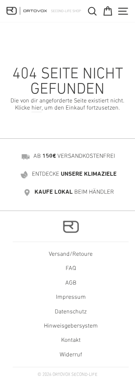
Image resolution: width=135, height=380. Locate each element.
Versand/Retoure (71, 254)
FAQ (71, 269)
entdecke (74, 174)
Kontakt (71, 340)
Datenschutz (71, 312)
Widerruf (71, 355)
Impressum (71, 297)
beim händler (74, 192)
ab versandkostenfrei (74, 156)
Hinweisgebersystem (71, 326)
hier (37, 108)
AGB (70, 283)
